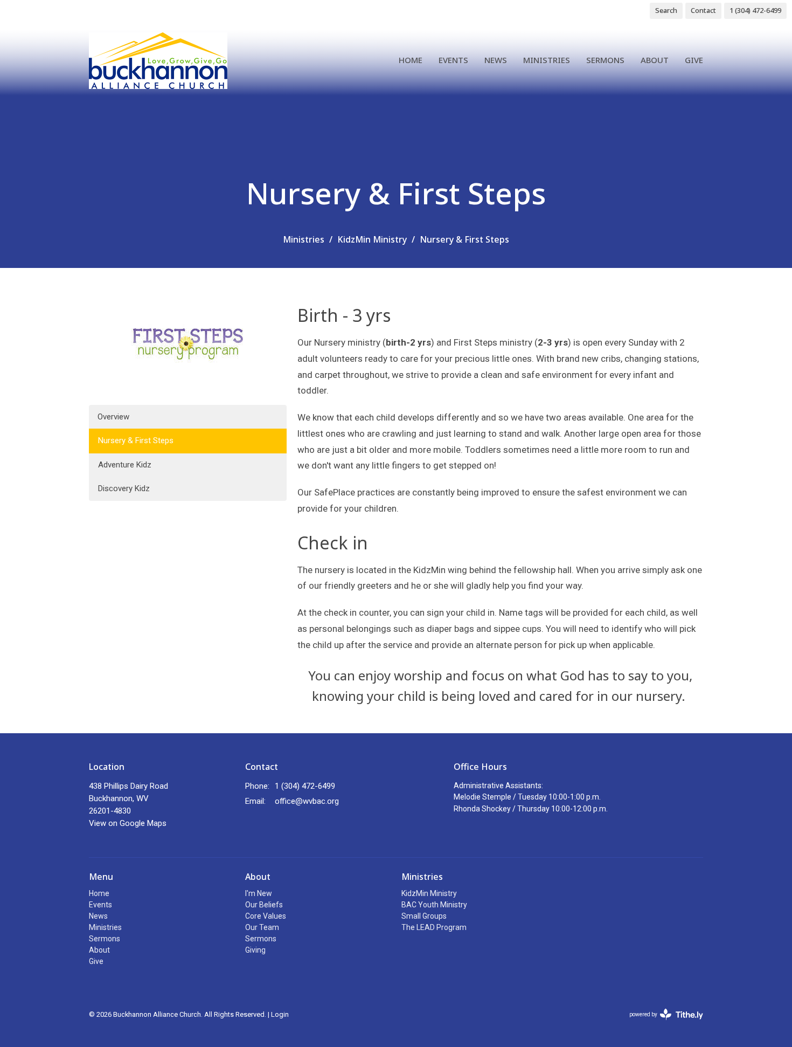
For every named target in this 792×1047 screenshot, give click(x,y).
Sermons (605, 59)
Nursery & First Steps (135, 440)
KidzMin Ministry (372, 239)
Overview (113, 417)
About (655, 59)
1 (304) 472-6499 (755, 10)
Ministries (546, 59)
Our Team (262, 927)
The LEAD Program (434, 927)
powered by (660, 1023)
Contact (703, 10)
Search (666, 10)
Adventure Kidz (124, 465)
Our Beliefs (264, 904)
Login (280, 1014)
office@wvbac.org (307, 801)
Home (410, 59)
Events (453, 59)
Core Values (265, 916)
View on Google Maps (127, 823)
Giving (255, 950)
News (495, 59)
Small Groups (424, 916)
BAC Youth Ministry (434, 904)
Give (694, 59)
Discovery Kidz (124, 488)
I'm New (258, 893)
